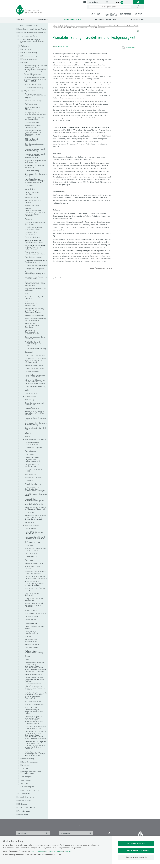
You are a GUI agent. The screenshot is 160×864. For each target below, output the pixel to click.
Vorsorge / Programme (105, 20)
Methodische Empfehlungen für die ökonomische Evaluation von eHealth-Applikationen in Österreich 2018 (36, 695)
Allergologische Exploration (33, 484)
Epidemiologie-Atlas (27, 777)
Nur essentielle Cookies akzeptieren (136, 850)
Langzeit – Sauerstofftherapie (34, 369)
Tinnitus (27, 656)
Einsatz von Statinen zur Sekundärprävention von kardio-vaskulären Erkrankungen (35, 583)
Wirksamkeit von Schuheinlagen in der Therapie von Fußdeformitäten (35, 508)
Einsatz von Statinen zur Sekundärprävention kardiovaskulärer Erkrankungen (35, 489)
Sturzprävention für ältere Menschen (33, 193)
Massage (28, 436)
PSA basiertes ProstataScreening (35, 349)
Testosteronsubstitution (32, 205)
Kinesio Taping (29, 400)
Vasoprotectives (30, 189)
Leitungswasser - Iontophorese (34, 269)
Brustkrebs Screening (32, 171)
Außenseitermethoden (32, 525)
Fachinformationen (72, 20)
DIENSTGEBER (125, 14)
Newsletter (131, 48)
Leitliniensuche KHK (31, 557)
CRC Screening (29, 186)
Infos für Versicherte (25, 801)
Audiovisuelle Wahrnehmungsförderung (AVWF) (35, 273)
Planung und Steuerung (29, 53)
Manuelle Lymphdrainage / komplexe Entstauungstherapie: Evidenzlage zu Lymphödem (35, 180)
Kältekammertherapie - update (34, 563)
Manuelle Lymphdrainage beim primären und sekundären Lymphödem (34, 605)
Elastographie (29, 352)
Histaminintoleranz (31, 623)
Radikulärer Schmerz (31, 648)
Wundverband (29, 522)
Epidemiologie (26, 49)
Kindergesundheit (30, 397)
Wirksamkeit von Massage (33, 101)
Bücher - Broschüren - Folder (28, 26)
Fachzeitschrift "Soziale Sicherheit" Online (32, 29)
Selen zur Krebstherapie (32, 237)
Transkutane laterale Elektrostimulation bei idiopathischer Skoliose (32, 332)
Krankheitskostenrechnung (33, 701)
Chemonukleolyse (30, 620)
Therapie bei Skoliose (31, 197)
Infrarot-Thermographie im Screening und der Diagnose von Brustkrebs (35, 688)
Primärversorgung (28, 759)
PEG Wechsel (29, 481)
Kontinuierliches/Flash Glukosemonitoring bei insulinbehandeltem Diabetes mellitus (34, 710)
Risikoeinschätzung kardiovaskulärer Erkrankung (34, 652)
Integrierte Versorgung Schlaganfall (32, 594)
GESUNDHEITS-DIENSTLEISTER (111, 14)
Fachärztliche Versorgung (30, 762)
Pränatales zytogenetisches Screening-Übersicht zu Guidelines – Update (35, 96)
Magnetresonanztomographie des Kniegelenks (35, 289)
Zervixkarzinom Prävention (33, 674)
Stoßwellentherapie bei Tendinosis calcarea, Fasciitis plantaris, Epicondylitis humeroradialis (35, 517)
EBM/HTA (25, 62)
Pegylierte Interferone (32, 644)
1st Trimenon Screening (32, 542)
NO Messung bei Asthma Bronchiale (32, 567)
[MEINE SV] (121, 2)
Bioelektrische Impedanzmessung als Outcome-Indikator (35, 319)
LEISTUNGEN (96, 14)
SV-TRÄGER (22, 833)
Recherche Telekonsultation (32, 84)
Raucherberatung (30, 451)
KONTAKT (138, 14)
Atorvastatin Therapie (31, 616)
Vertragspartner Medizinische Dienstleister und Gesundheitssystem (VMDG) (32, 41)
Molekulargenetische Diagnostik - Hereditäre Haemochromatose (35, 538)
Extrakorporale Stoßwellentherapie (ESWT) (36, 175)
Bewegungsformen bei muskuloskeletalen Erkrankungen (35, 253)
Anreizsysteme (27, 765)
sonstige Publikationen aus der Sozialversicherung (31, 772)
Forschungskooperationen (29, 36)
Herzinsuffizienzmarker (32, 408)
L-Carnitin (28, 433)
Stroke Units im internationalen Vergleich (34, 627)
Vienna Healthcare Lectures (29, 790)
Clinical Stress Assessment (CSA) (35, 387)
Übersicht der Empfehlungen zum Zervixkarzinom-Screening (35, 727)
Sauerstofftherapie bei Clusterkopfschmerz (32, 444)
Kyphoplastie (29, 636)
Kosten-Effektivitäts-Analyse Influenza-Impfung (34, 533)
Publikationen (25, 46)
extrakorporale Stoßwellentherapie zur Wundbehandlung (36, 424)
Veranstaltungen (26, 780)
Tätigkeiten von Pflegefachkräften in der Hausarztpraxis (35, 161)
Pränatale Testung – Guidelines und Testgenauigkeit (35, 118)
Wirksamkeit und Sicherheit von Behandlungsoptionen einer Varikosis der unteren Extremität (35, 382)
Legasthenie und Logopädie (33, 448)
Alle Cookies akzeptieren (136, 844)
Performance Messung (29, 56)
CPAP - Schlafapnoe (31, 554)
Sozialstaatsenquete (27, 787)
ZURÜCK (58, 278)
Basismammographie (31, 529)
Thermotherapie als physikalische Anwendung (35, 298)
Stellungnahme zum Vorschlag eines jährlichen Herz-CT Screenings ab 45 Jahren (34, 310)
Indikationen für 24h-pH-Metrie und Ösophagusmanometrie (36, 261)
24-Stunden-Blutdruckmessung (33, 88)
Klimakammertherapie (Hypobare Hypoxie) (35, 589)
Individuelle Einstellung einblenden (136, 857)
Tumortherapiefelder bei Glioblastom (32, 108)
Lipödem (27, 390)
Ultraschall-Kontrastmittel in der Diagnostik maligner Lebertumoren (36, 577)
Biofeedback (29, 545)
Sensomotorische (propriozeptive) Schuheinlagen (35, 223)
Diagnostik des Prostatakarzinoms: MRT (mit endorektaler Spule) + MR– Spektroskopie (36, 360)
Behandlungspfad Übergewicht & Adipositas (35, 145)
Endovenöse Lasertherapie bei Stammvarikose (34, 404)
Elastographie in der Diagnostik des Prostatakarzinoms (36, 278)
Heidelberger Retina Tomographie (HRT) (35, 419)
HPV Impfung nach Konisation (34, 705)
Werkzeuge (24, 783)
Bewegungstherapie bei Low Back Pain (35, 429)
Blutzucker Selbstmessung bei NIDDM (34, 470)
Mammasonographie (31, 474)
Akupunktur (28, 219)
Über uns (20, 20)
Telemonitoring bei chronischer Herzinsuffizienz (34, 166)
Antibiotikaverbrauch (31, 104)
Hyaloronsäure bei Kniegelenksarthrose (31, 632)
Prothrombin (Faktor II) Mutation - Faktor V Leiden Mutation (35, 572)
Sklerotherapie (29, 512)
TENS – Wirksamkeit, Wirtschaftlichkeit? (31, 140)
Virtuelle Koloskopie (31, 610)
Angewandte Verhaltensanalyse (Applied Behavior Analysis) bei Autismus (35, 413)
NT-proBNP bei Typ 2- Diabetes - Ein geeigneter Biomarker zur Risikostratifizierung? (36, 247)
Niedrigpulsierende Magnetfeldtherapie (31, 640)
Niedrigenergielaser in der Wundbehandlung (33, 465)
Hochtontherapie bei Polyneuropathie (31, 233)
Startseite (60, 26)
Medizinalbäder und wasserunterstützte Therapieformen (31, 303)
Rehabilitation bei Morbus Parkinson (33, 201)
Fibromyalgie (29, 560)
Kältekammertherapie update (34, 365)
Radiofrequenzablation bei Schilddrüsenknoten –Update (34, 241)
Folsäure (27, 659)
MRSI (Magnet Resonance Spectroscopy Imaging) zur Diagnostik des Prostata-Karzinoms (33, 133)
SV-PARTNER (65, 833)
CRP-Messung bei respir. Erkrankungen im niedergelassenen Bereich (33, 459)
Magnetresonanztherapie (33, 478)
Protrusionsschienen (31, 393)
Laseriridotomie (30, 454)
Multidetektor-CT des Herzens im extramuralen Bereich (35, 549)
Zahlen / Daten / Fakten (26, 807)
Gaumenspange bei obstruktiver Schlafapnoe (35, 338)
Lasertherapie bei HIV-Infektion (35, 355)
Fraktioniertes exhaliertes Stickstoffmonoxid (33, 126)
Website (55, 26)
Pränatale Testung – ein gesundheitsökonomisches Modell (35, 113)
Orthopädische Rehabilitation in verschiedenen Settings (34, 228)
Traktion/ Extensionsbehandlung (35, 315)
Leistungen (43, 20)
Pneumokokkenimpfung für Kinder (35, 440)
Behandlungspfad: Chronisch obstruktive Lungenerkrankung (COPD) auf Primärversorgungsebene (34, 680)
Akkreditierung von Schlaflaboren (35, 613)
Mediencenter (23, 804)
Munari (27, 294)
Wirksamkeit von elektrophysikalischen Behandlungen (32, 325)
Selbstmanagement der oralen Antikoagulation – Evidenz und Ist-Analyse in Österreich (35, 283)
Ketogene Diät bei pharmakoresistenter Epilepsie (34, 500)
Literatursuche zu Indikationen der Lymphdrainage (35, 599)
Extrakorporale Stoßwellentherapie (36, 265)
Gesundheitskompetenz (26, 797)
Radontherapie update (32, 372)
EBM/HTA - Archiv (29, 91)
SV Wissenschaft (25, 794)
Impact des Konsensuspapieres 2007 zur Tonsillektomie (35, 376)
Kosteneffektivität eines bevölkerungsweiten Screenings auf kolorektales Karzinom (35, 753)
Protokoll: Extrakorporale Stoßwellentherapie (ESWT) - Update (34, 344)
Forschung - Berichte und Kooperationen (32, 32)
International (137, 20)
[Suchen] (139, 6)
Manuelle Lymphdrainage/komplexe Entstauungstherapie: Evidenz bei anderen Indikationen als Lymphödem (35, 212)
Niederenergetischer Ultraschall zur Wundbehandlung (35, 150)
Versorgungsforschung (29, 59)
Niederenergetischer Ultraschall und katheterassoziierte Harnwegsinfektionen (35, 155)
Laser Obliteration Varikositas (34, 504)
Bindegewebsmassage (32, 122)
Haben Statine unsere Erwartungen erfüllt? (36, 495)
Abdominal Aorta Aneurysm (33, 257)
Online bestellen (23, 814)
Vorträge (25, 768)
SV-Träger (94, 2)
